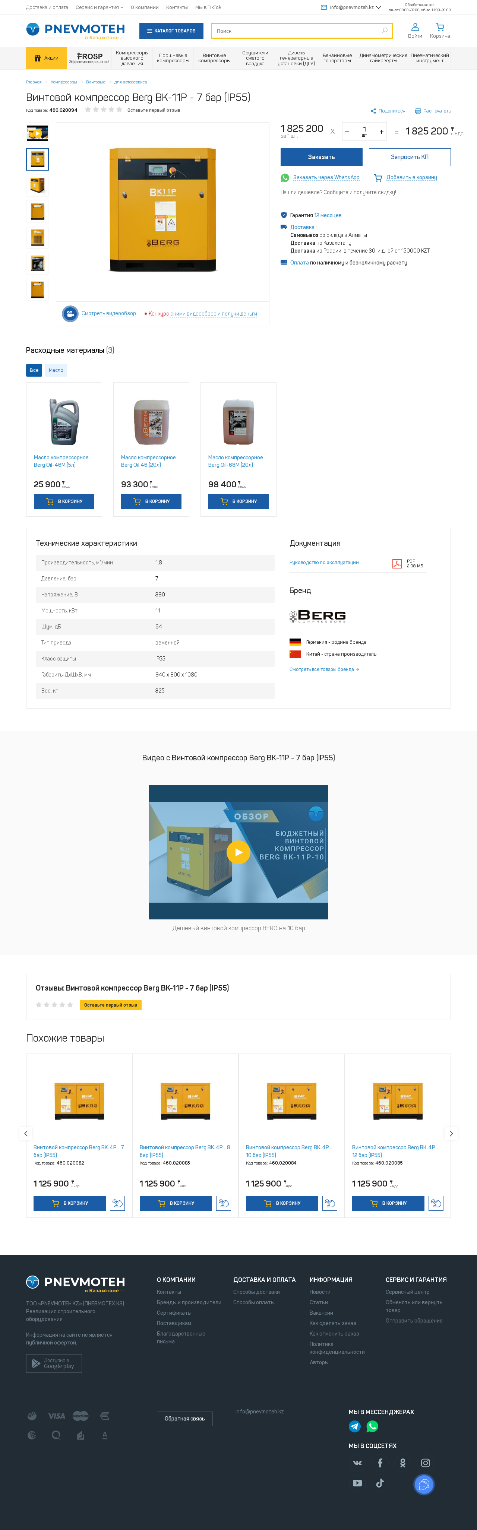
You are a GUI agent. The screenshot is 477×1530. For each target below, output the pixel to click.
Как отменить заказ (334, 1334)
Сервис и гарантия (97, 7)
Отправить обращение (414, 1321)
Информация (331, 1279)
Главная (34, 82)
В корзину (69, 501)
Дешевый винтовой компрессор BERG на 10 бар (238, 928)
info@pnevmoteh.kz (352, 7)
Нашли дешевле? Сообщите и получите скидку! (338, 192)
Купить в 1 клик (117, 1203)
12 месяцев (328, 215)
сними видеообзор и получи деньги (213, 314)
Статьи (319, 1302)
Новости (320, 1292)
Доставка (303, 227)
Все (34, 370)
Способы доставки (256, 1292)
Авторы (319, 1362)
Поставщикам (174, 1323)
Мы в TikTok (208, 7)
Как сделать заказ (333, 1323)
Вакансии (321, 1313)
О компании (145, 7)
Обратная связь (185, 1419)
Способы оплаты (254, 1302)
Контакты (177, 7)
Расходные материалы (70, 350)
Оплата (299, 263)
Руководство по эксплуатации (324, 562)
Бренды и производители (189, 1302)
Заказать (321, 157)
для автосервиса (130, 82)
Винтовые (95, 82)
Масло (56, 370)
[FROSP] (89, 58)
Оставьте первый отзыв (153, 110)
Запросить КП (410, 157)
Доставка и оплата (47, 7)
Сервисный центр (408, 1292)
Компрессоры (64, 82)
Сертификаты (174, 1313)
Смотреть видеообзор (109, 313)
